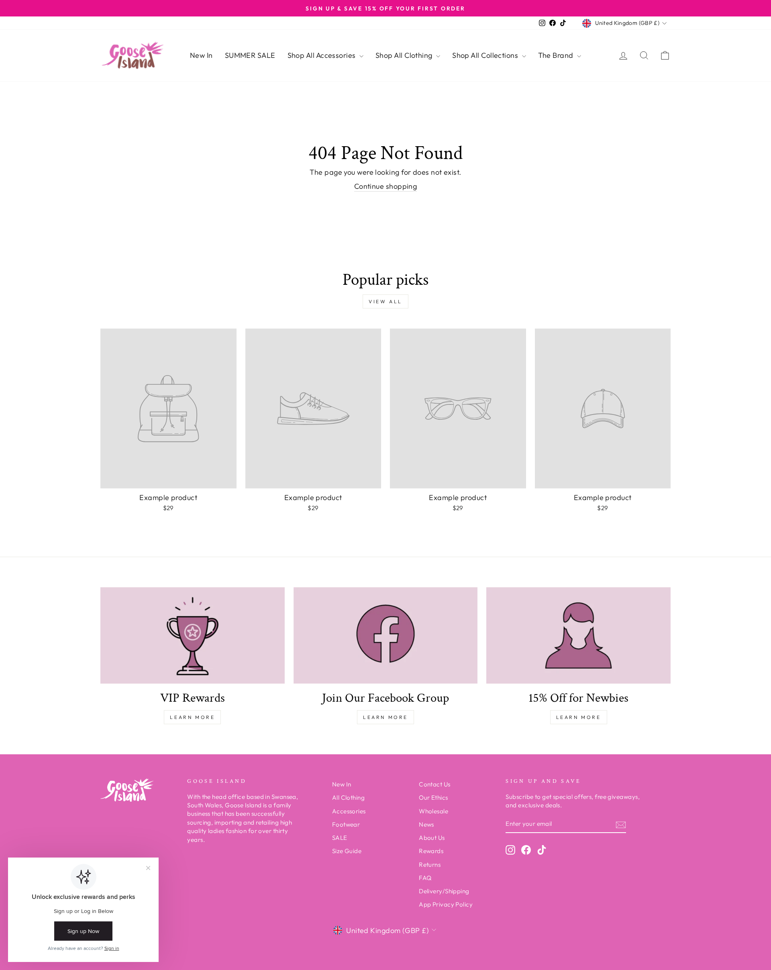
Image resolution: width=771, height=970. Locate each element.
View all (385, 301)
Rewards (431, 851)
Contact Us (435, 784)
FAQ (425, 878)
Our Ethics (433, 797)
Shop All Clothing (404, 55)
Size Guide (347, 851)
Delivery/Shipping (444, 891)
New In (201, 55)
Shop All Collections (486, 55)
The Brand (556, 55)
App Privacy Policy (446, 904)
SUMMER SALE (250, 55)
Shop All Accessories (322, 55)
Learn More (192, 717)
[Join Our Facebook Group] (386, 635)
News (426, 824)
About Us (432, 837)
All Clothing (348, 797)
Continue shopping (385, 186)
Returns (430, 864)
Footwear (346, 824)
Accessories (349, 811)
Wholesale (433, 811)
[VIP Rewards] (192, 635)
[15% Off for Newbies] (578, 635)
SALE (339, 837)
